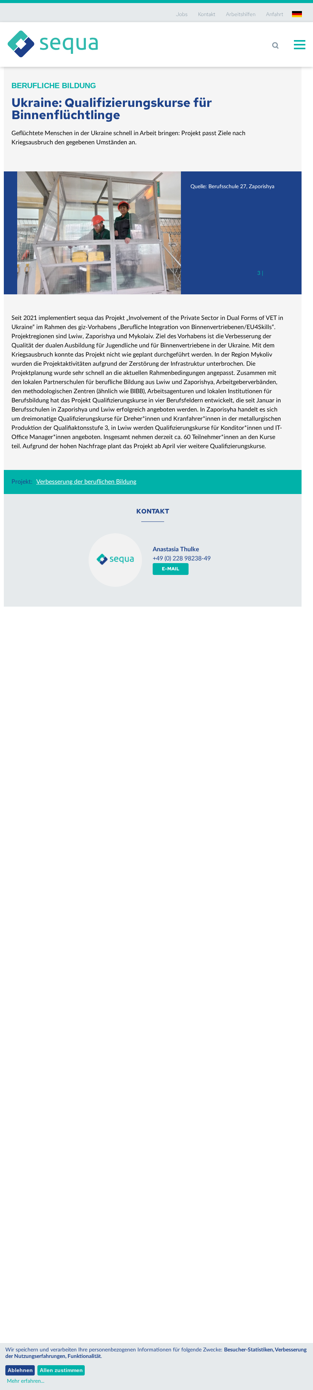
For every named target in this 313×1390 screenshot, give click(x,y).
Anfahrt (274, 14)
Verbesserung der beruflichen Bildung (86, 482)
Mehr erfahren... (25, 1381)
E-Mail (170, 569)
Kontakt (206, 14)
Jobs (181, 14)
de (297, 14)
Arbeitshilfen (240, 14)
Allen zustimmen (61, 1370)
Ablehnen (20, 1370)
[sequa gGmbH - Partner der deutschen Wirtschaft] (53, 30)
